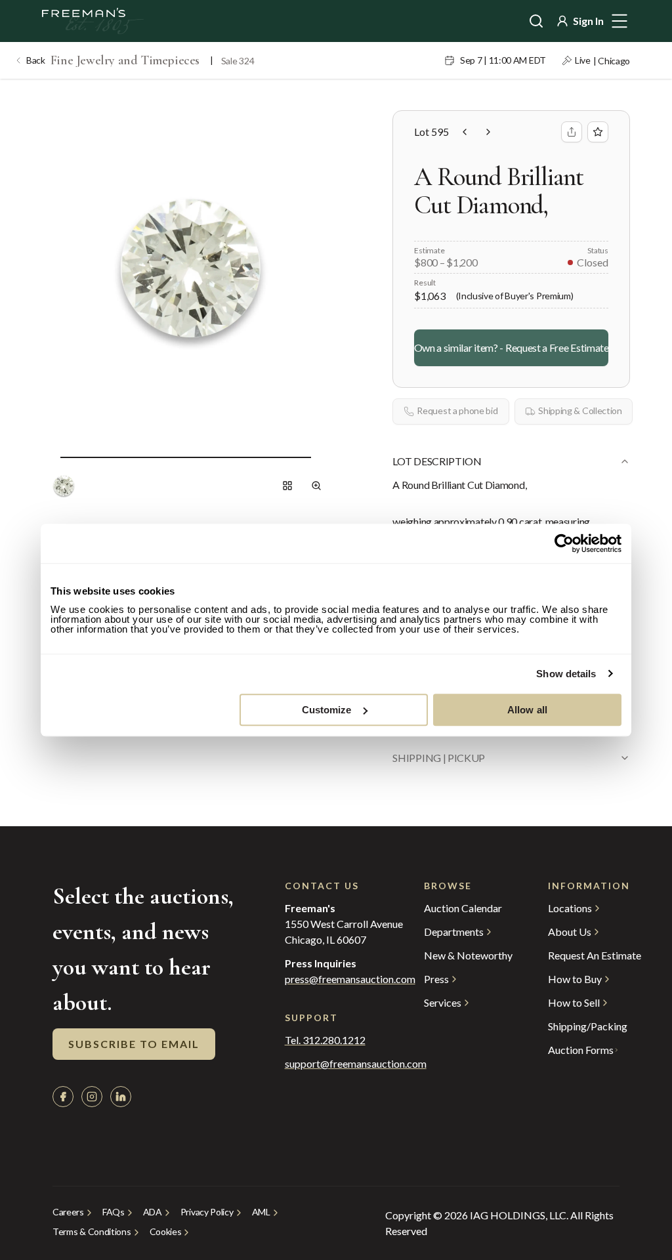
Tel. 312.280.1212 (325, 1040)
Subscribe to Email (134, 1044)
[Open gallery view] (287, 485)
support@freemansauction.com (328, 1064)
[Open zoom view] (316, 485)
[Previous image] (50, 457)
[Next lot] (488, 131)
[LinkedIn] (120, 1096)
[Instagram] (91, 1096)
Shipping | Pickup (438, 757)
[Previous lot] (464, 131)
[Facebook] (63, 1096)
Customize (327, 709)
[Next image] (321, 457)
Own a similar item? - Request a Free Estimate (511, 347)
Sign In (588, 20)
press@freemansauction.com (350, 979)
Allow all (527, 709)
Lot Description (436, 461)
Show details (566, 674)
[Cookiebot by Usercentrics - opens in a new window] (564, 543)
